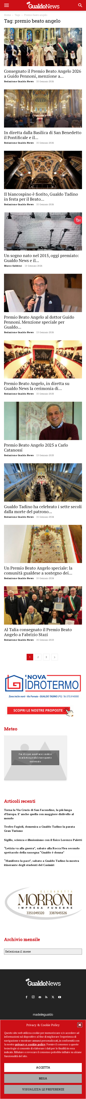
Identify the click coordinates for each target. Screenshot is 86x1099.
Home (7, 14)
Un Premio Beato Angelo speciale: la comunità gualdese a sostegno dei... (38, 570)
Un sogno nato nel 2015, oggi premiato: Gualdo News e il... (41, 258)
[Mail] (40, 996)
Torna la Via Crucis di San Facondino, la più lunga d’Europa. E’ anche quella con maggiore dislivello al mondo (39, 814)
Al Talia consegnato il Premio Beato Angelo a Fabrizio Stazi (38, 632)
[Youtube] (60, 996)
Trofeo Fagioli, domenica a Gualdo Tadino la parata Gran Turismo (39, 829)
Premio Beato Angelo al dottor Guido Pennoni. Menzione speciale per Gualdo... (39, 322)
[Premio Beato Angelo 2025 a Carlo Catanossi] (43, 421)
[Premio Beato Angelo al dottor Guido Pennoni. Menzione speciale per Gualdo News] (43, 293)
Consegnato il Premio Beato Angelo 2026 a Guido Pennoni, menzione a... (42, 73)
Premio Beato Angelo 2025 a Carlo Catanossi (36, 447)
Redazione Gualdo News (19, 81)
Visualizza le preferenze (43, 1089)
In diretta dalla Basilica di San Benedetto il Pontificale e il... (42, 135)
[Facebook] (27, 996)
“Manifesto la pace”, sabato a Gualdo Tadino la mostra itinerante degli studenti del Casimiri (41, 863)
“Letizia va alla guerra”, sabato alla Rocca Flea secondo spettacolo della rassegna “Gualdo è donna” (42, 850)
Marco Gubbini (13, 265)
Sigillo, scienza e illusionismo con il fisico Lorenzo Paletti (43, 840)
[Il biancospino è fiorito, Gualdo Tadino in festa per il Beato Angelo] (43, 170)
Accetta (43, 1067)
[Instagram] (33, 996)
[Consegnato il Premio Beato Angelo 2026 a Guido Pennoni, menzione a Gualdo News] (43, 47)
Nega (43, 1078)
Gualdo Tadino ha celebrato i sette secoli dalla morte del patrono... (43, 509)
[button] (80, 1025)
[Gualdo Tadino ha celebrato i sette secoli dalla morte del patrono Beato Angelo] (43, 482)
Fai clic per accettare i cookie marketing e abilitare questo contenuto (35, 758)
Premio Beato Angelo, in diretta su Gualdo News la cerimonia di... (36, 386)
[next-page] (54, 657)
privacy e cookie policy (30, 1044)
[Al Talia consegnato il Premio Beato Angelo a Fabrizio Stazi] (43, 605)
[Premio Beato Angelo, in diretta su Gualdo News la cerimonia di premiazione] (43, 359)
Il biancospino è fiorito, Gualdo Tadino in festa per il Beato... (41, 196)
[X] (53, 996)
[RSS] (46, 996)
